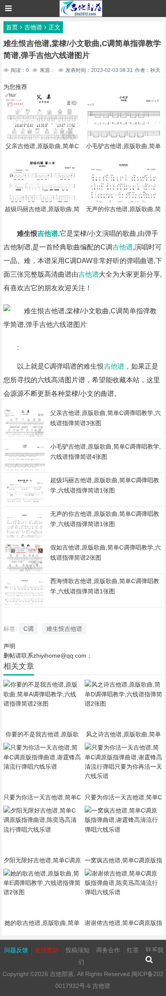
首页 (12, 27)
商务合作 (108, 950)
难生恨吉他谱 (64, 628)
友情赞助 (47, 950)
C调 (28, 628)
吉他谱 (33, 27)
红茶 (133, 950)
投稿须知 (77, 950)
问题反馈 (16, 950)
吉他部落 (62, 973)
